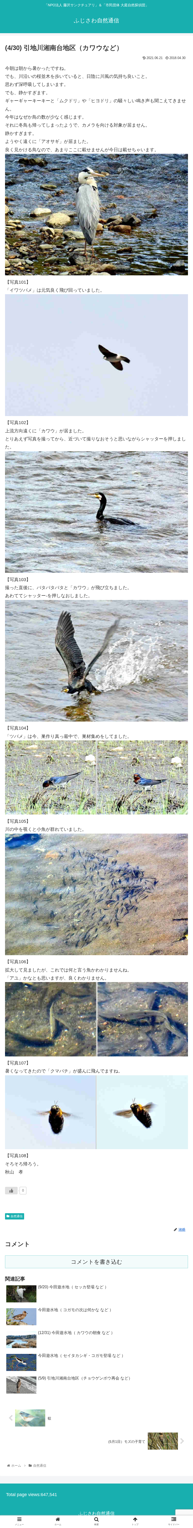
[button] (178, 845)
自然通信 (17, 1216)
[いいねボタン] (11, 1190)
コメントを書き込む (96, 1262)
